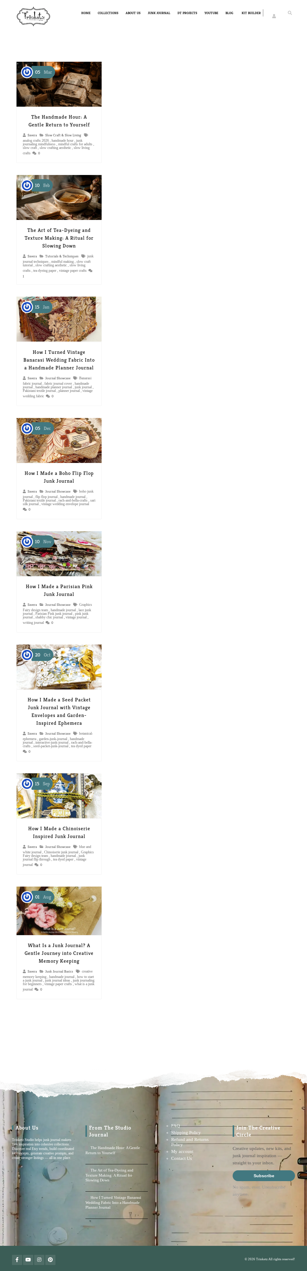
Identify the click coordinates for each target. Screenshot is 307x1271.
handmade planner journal (53, 387)
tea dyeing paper (44, 270)
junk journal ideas (57, 980)
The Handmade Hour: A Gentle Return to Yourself (112, 1150)
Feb (42, 185)
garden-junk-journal (53, 739)
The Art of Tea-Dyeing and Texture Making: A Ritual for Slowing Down (59, 238)
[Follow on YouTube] (28, 1260)
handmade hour (62, 140)
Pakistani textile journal (39, 391)
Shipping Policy (186, 1132)
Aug (43, 897)
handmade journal (72, 497)
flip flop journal (46, 497)
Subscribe (264, 1175)
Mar (43, 72)
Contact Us (181, 1158)
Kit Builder (251, 13)
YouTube (211, 13)
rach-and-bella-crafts (73, 500)
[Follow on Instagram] (39, 1260)
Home (86, 13)
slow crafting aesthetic (55, 148)
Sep (42, 784)
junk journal (83, 387)
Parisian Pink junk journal (53, 613)
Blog (229, 13)
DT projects (187, 13)
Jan (42, 307)
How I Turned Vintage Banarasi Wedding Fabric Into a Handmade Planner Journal (59, 360)
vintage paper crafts (73, 270)
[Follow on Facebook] (17, 1260)
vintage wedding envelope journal (65, 504)
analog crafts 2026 (36, 140)
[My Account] (274, 13)
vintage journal (76, 617)
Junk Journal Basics (59, 971)
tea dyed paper (81, 746)
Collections (108, 13)
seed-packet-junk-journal (50, 746)
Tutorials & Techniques (62, 256)
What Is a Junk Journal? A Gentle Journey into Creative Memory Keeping (59, 953)
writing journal (33, 622)
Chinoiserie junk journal (61, 852)
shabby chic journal (49, 617)
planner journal (69, 391)
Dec (43, 428)
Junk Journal (159, 13)
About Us (133, 13)
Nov (43, 541)
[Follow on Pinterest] (50, 1260)
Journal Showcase (57, 378)
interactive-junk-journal (51, 742)
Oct (42, 655)
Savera (32, 135)
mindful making (62, 261)
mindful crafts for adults (75, 144)
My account (182, 1151)
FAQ (175, 1125)
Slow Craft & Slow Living (63, 135)
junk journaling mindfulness (52, 142)
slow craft (30, 148)
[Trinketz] (33, 16)
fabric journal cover (58, 383)
